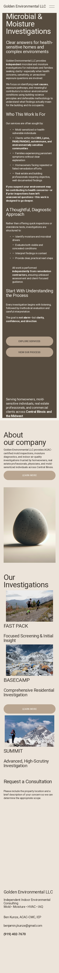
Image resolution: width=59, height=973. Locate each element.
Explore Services (29, 341)
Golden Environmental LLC (25, 6)
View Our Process (29, 352)
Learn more (29, 475)
